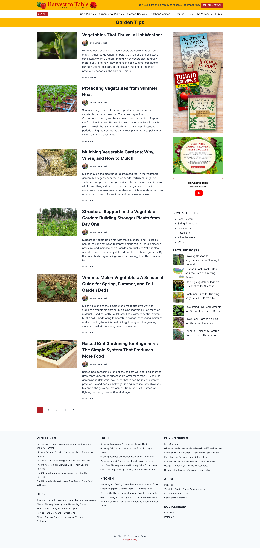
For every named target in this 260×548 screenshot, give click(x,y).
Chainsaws (184, 228)
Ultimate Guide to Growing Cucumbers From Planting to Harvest (65, 454)
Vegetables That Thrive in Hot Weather (122, 34)
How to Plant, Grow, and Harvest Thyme (57, 508)
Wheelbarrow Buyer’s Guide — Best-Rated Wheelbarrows (193, 448)
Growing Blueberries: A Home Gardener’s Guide (124, 444)
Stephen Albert (99, 43)
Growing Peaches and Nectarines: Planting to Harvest (127, 456)
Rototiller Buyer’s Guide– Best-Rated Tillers (185, 457)
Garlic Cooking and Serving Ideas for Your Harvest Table (128, 497)
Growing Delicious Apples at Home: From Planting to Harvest (126, 450)
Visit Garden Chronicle (175, 497)
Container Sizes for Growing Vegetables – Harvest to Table (202, 298)
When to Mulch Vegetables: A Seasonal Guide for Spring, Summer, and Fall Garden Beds (122, 284)
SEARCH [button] (42, 14)
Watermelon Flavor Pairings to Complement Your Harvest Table (129, 503)
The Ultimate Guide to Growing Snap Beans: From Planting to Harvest (66, 483)
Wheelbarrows (186, 237)
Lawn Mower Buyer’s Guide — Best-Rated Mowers (189, 461)
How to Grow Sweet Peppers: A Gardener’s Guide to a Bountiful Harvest (64, 446)
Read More (89, 78)
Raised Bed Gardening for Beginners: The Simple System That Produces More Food (120, 350)
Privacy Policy (130, 539)
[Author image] (85, 43)
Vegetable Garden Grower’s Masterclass (184, 489)
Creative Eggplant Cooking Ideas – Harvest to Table (126, 488)
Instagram (169, 517)
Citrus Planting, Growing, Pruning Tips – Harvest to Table (128, 469)
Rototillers (184, 232)
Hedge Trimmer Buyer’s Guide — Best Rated (186, 465)
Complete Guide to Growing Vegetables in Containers (63, 460)
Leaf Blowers (185, 219)
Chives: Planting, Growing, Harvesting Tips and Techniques (60, 519)
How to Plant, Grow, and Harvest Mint (56, 513)
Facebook (169, 512)
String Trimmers (187, 223)
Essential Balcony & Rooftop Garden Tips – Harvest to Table (202, 335)
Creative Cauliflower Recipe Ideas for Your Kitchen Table (128, 493)
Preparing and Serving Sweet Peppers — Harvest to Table (129, 484)
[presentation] (57, 45)
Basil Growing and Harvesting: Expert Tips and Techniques (66, 500)
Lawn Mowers (171, 444)
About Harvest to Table (176, 493)
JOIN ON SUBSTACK (212, 5)
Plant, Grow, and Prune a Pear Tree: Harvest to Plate (126, 461)
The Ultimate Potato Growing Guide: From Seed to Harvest (62, 475)
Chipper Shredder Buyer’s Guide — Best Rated (187, 470)
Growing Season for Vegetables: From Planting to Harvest (202, 260)
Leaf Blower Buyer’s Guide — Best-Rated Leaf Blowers (191, 452)
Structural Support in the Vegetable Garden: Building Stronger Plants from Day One (121, 218)
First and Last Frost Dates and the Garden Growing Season (201, 273)
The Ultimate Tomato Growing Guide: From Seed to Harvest (62, 467)
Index (218, 13)
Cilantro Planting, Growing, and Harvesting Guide (61, 504)
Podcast (168, 484)
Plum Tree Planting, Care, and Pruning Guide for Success (128, 465)
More (181, 241)
